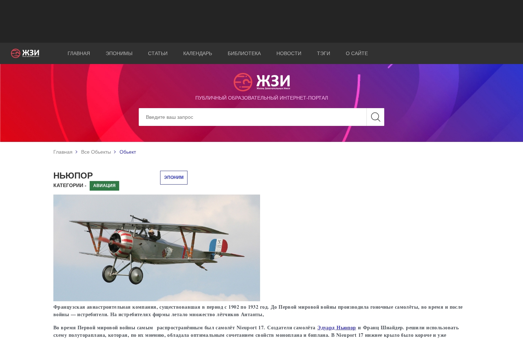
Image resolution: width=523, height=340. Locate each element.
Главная (79, 53)
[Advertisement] (261, 21)
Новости (288, 53)
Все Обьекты (96, 152)
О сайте (357, 53)
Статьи (158, 53)
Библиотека (244, 53)
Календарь (197, 53)
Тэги (323, 53)
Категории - (69, 185)
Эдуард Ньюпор (336, 327)
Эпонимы (119, 53)
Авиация (104, 185)
